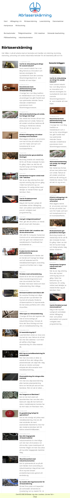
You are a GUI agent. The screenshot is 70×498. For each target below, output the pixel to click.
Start (6, 21)
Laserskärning (44, 21)
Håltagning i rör (16, 21)
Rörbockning (20, 25)
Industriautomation (26, 37)
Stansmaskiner (58, 21)
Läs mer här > (49, 494)
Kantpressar (8, 25)
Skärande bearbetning (55, 33)
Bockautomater (9, 33)
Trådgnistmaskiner (25, 33)
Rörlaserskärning (30, 21)
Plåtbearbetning (10, 37)
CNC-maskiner (39, 33)
